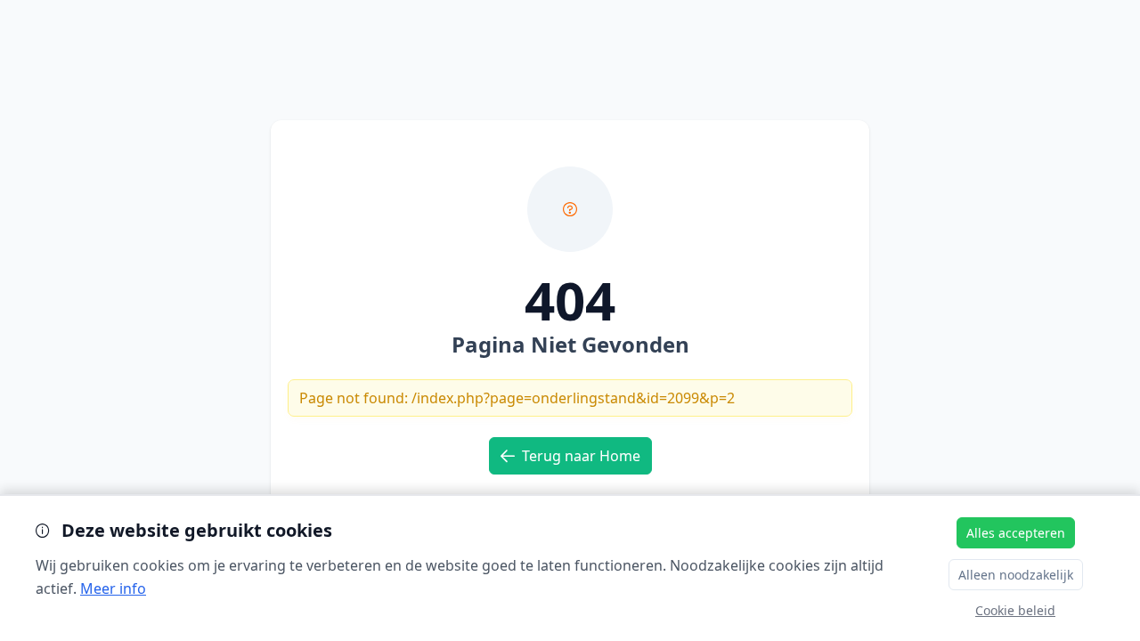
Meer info (113, 588)
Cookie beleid (1015, 610)
